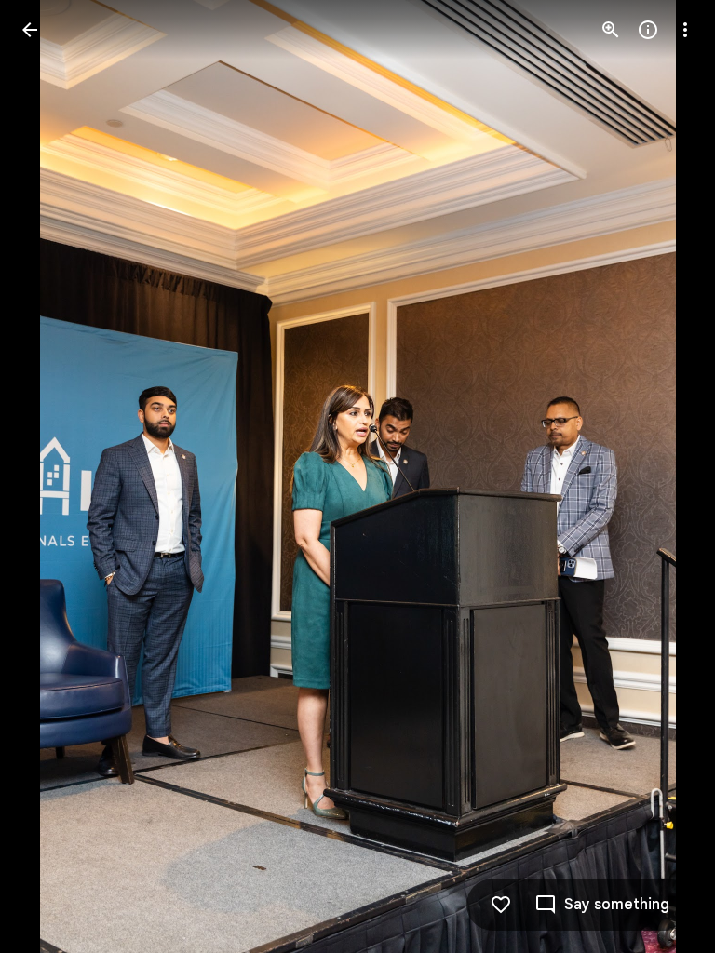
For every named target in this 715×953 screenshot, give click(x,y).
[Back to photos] (29, 29)
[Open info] (648, 29)
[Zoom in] (610, 29)
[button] (52, 476)
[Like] (501, 904)
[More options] (685, 29)
